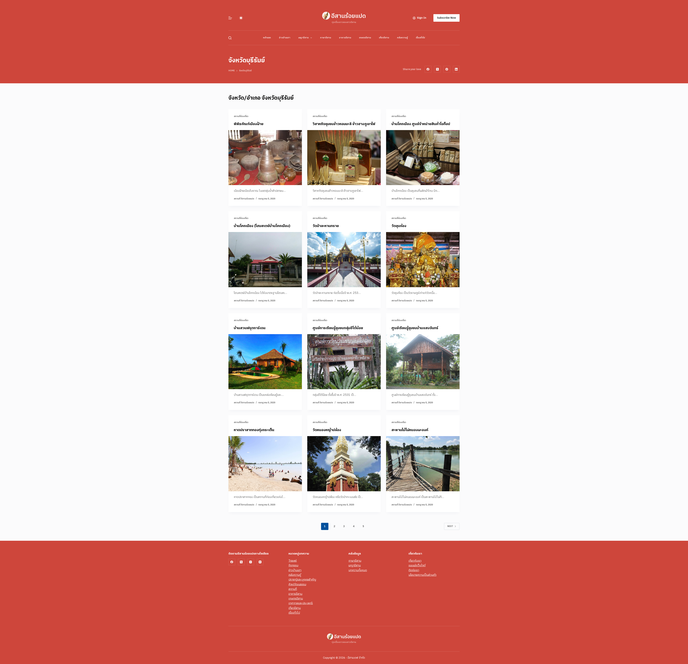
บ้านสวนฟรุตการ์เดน (250, 328)
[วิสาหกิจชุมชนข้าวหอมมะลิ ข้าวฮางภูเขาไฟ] (344, 157)
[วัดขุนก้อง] (423, 259)
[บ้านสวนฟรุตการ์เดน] (265, 361)
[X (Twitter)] (437, 69)
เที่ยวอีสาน (384, 37)
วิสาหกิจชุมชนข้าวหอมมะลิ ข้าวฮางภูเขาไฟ (344, 124)
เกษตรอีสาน (365, 37)
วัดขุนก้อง (398, 226)
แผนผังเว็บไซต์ (417, 565)
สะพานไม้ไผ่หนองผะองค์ (409, 430)
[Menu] (230, 18)
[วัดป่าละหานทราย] (344, 259)
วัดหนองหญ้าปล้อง (327, 430)
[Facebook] (428, 69)
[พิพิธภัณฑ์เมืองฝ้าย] (265, 157)
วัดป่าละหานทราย (326, 226)
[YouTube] (260, 562)
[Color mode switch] (241, 18)
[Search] (229, 37)
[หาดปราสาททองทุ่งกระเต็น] (265, 463)
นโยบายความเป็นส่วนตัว (422, 575)
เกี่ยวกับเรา (414, 560)
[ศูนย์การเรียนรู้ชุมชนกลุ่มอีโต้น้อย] (344, 361)
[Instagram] (250, 562)
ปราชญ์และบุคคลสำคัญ (302, 579)
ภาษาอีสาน (325, 37)
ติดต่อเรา (413, 570)
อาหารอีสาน (345, 37)
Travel (292, 560)
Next (450, 526)
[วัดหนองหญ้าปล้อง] (344, 463)
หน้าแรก (267, 37)
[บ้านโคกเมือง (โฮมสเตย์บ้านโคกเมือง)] (265, 259)
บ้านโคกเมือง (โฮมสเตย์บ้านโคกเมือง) (262, 226)
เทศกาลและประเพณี (300, 603)
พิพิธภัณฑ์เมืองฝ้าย (248, 124)
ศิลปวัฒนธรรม (297, 584)
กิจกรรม (293, 565)
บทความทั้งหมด (357, 570)
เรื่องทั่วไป (420, 37)
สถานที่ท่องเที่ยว (241, 116)
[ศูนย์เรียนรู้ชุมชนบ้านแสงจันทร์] (423, 361)
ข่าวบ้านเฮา (284, 37)
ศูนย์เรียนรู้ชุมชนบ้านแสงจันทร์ (414, 328)
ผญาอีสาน (303, 37)
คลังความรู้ (402, 37)
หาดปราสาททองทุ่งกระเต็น (254, 430)
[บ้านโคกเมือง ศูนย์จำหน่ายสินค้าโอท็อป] (423, 157)
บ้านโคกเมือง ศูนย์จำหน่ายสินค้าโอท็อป (420, 124)
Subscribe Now (446, 18)
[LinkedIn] (456, 69)
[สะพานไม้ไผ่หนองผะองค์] (423, 463)
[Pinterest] (446, 69)
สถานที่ (292, 589)
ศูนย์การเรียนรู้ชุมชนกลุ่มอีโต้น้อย (338, 328)
